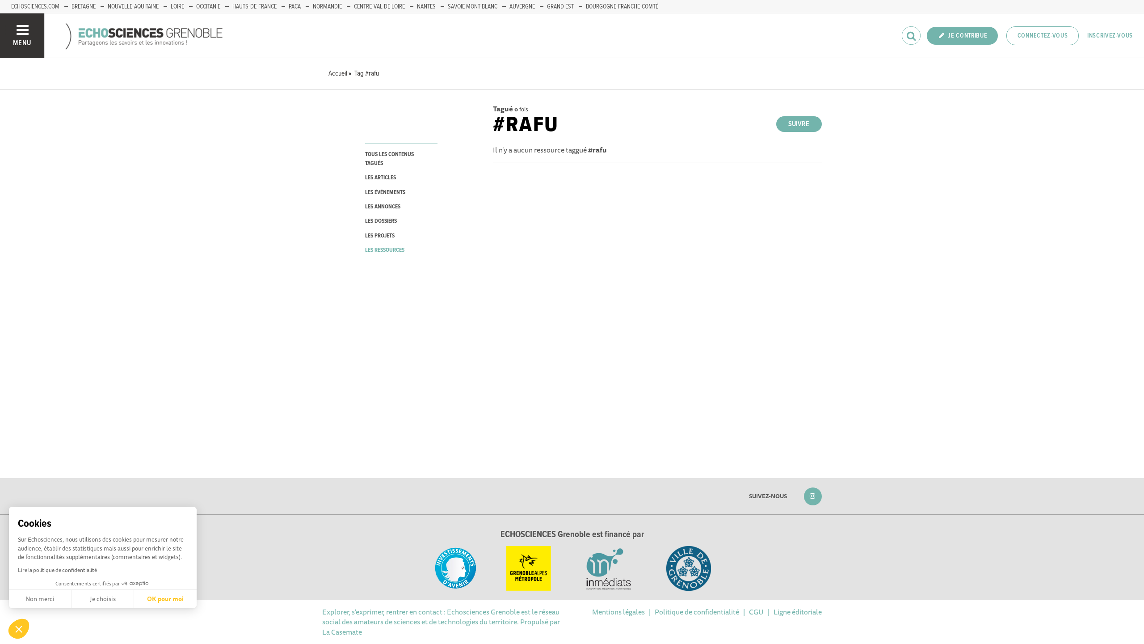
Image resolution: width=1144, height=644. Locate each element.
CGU (756, 612)
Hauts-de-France (254, 7)
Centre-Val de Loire (379, 7)
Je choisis (103, 599)
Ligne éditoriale (798, 612)
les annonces (382, 207)
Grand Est (560, 7)
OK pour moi (165, 599)
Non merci (40, 599)
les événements (385, 192)
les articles (380, 178)
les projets (380, 236)
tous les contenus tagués (389, 159)
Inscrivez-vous (1110, 36)
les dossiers (381, 221)
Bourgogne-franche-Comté (622, 7)
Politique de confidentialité (697, 612)
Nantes (426, 7)
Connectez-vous (1043, 36)
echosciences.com (35, 7)
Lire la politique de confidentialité (57, 570)
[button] (18, 629)
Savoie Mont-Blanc (472, 7)
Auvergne (522, 7)
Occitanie (208, 7)
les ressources (384, 250)
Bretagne (84, 7)
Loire (177, 7)
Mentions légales (618, 612)
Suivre (798, 124)
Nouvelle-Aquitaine (133, 7)
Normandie (327, 7)
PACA (295, 7)
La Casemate (342, 632)
